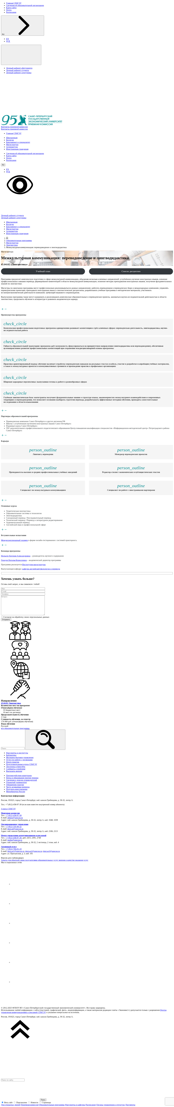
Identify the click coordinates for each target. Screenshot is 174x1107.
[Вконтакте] (30, 884)
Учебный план (43, 271)
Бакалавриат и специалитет (18, 142)
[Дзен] (30, 923)
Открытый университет (16, 782)
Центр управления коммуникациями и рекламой (23, 835)
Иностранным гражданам (17, 149)
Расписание (11, 12)
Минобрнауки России (15, 791)
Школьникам (11, 138)
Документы (130, 1105)
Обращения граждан (15, 785)
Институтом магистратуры (34, 564)
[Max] (30, 982)
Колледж (10, 140)
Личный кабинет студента (17, 70)
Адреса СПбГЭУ (8, 809)
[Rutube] (30, 962)
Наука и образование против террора (22, 778)
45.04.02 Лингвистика (11, 703)
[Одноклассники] (30, 943)
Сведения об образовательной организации (25, 5)
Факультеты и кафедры (75, 1105)
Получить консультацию (16, 789)
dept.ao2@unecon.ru (33, 851)
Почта (8, 10)
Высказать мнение (14, 771)
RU (3, 34)
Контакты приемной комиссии (14, 127)
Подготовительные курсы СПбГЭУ (21, 764)
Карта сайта (11, 8)
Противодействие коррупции (19, 775)
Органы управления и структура (110, 1105)
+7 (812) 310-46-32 (14, 827)
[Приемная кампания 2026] (31, 124)
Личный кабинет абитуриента (19, 68)
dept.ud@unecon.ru (15, 829)
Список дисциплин (131, 271)
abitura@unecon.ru (15, 818)
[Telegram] (30, 904)
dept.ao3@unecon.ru (51, 851)
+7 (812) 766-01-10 (14, 849)
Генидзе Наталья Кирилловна (14, 560)
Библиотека (11, 755)
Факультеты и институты (17, 753)
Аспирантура (12, 147)
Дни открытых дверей (10, 1105)
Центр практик (12, 762)
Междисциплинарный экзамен (14, 540)
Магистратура (12, 144)
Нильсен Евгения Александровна (15, 556)
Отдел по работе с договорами (19, 760)
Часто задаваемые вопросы (18, 787)
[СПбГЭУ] (20, 1003)
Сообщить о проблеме (15, 769)
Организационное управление (14, 824)
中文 (8, 41)
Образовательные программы (19, 240)
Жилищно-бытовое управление (20, 757)
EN (7, 39)
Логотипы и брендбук (15, 767)
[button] (21, 55)
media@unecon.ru (14, 840)
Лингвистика (12, 245)
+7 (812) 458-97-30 (14, 838)
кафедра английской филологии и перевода (41, 569)
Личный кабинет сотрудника (18, 73)
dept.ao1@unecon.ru (15, 851)
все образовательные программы (15, 728)
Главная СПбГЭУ (13, 3)
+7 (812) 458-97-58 (14, 815)
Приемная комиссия (10, 813)
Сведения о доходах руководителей (21, 780)
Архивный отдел (9, 847)
